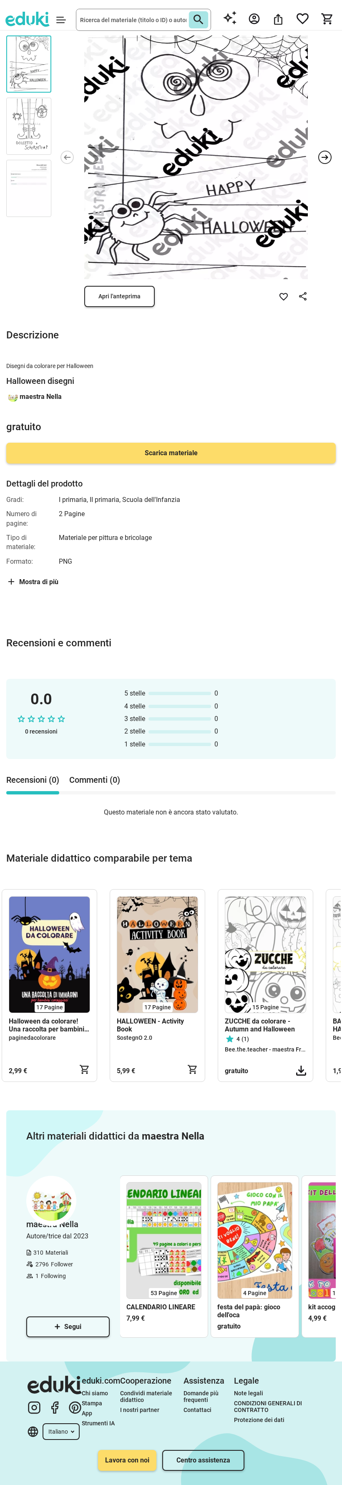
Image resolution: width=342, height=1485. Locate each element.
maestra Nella (41, 397)
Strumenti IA (98, 1423)
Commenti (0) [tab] (94, 780)
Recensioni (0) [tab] (32, 780)
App (87, 1413)
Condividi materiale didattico (147, 1396)
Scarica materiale (171, 453)
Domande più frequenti (202, 1396)
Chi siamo (95, 1393)
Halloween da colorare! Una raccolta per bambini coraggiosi (46, 1025)
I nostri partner (139, 1410)
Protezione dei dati (259, 1420)
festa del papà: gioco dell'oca (248, 1311)
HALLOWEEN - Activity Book (150, 1025)
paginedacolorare (32, 1037)
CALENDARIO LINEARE (160, 1307)
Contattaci (197, 1410)
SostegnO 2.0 (134, 1037)
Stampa (92, 1403)
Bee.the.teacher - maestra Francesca (274, 1049)
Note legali (248, 1393)
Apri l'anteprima (119, 296)
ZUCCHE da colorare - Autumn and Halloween (260, 1025)
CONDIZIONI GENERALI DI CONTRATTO (268, 1406)
